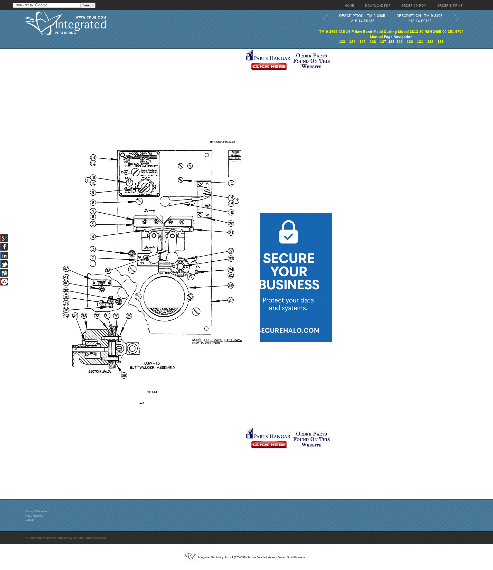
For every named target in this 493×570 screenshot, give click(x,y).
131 (420, 42)
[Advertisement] (134, 85)
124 (352, 42)
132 (430, 42)
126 (373, 42)
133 (441, 42)
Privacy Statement (36, 511)
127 (383, 42)
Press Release (34, 515)
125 (362, 42)
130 (410, 42)
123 (342, 42)
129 (399, 42)
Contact (29, 519)
